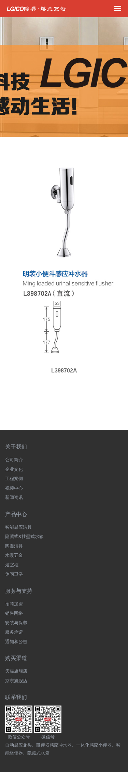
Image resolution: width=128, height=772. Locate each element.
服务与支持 (18, 591)
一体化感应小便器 (94, 745)
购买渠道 (16, 658)
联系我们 (16, 697)
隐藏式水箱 (38, 753)
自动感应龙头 (18, 745)
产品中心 (16, 514)
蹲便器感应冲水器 (54, 745)
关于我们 (16, 447)
